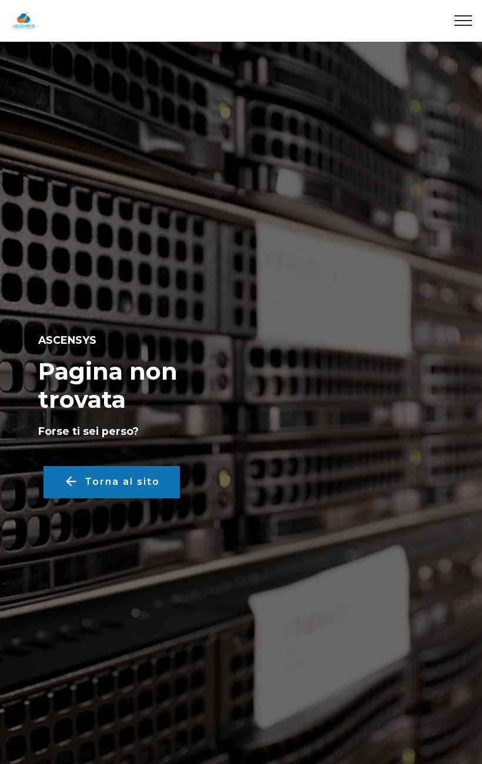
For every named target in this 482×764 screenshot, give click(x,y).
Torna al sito (122, 481)
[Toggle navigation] (463, 20)
